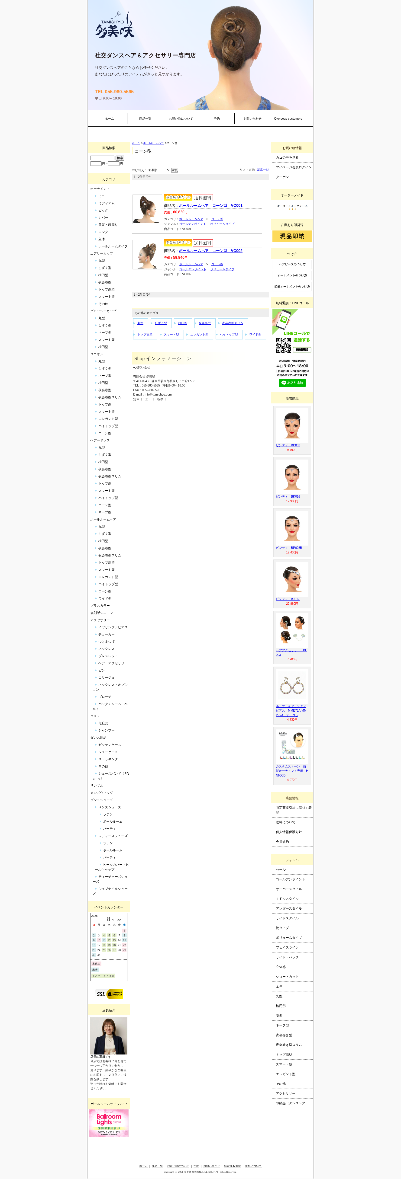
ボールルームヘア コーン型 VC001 (211, 206)
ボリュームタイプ (222, 224)
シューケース (108, 752)
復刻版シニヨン (101, 613)
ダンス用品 (98, 737)
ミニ (101, 196)
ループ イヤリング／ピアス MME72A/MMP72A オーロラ (291, 710)
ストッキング (108, 759)
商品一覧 (145, 118)
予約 (217, 118)
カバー (103, 217)
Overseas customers (288, 118)
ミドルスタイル (287, 899)
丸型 (140, 323)
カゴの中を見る (287, 157)
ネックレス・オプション (110, 687)
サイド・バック (287, 957)
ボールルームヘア (153, 143)
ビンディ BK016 (288, 496)
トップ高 (104, 404)
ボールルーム (113, 821)
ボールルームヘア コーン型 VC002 (211, 251)
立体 (101, 239)
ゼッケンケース (109, 745)
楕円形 (281, 1006)
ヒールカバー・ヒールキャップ (112, 867)
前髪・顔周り (108, 225)
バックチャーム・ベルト (110, 706)
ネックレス (106, 649)
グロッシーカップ (103, 311)
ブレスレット (108, 656)
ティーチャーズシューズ (110, 879)
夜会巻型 (205, 323)
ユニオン (96, 354)
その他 (103, 304)
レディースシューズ (113, 836)
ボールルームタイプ (113, 246)
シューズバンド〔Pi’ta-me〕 (111, 776)
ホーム (109, 118)
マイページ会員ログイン (294, 167)
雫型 (279, 1015)
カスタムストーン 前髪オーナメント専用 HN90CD (292, 771)
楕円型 (182, 323)
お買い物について (181, 118)
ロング (103, 232)
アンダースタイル (289, 908)
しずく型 (161, 323)
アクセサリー (100, 620)
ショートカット (287, 976)
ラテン (108, 814)
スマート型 (171, 334)
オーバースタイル (289, 889)
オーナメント (100, 189)
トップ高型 (144, 334)
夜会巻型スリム (232, 323)
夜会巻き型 (284, 1035)
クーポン (282, 177)
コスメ (95, 716)
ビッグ (103, 210)
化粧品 (103, 723)
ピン (101, 670)
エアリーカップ (101, 253)
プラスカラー (100, 605)
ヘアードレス (100, 440)
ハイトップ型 (229, 334)
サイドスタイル (287, 918)
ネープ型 (104, 332)
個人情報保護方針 (289, 832)
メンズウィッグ (101, 793)
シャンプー (106, 730)
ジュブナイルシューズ (110, 891)
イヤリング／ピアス (113, 627)
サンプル (96, 785)
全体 (279, 986)
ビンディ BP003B (289, 548)
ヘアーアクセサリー (113, 663)
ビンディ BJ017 (288, 599)
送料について (285, 822)
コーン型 (217, 219)
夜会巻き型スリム (289, 1045)
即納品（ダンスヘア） (292, 1103)
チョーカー (106, 634)
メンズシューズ (109, 807)
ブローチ (104, 697)
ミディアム (106, 203)
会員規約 (282, 842)
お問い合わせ (252, 118)
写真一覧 (263, 170)
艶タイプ (282, 928)
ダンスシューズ (101, 800)
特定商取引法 (232, 1165)
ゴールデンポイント (192, 224)
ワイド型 (255, 334)
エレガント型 (199, 334)
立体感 (281, 967)
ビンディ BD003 (288, 445)
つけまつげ (106, 641)
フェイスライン (287, 947)
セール (281, 869)
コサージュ (106, 677)
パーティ (109, 829)
